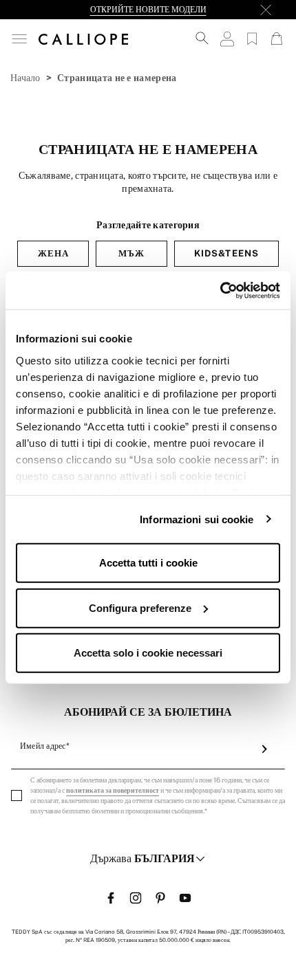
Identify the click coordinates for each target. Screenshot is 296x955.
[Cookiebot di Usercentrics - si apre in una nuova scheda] (220, 290)
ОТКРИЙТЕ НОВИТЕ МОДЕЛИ (148, 9)
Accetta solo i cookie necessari (148, 653)
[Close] (265, 9)
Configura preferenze (140, 607)
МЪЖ (131, 253)
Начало (25, 77)
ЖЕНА (53, 253)
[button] (19, 38)
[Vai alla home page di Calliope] (83, 38)
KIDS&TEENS (226, 253)
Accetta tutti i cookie (148, 563)
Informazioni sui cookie (196, 519)
